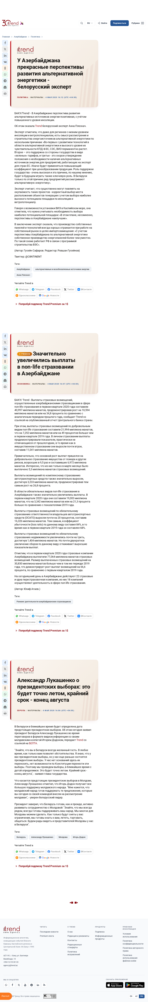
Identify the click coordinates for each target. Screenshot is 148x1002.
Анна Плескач (23, 275)
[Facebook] (12, 985)
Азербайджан (23, 269)
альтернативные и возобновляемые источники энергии (62, 269)
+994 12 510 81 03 (10, 962)
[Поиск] (82, 23)
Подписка (99, 932)
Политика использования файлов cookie (130, 958)
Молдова (63, 837)
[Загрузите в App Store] (114, 985)
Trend (38, 125)
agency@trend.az (10, 965)
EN (131, 996)
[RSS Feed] (44, 985)
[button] (5, 43)
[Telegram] (31, 985)
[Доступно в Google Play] (135, 985)
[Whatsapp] (6, 985)
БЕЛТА (33, 743)
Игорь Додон (79, 837)
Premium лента (47, 936)
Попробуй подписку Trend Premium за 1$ (43, 303)
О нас (70, 932)
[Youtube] (25, 985)
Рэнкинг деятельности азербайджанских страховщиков (44, 601)
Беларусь (21, 837)
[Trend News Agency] (11, 929)
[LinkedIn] (37, 985)
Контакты (72, 940)
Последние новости (49, 932)
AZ (136, 996)
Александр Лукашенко (42, 837)
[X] (18, 985)
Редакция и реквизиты (78, 936)
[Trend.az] (13, 23)
